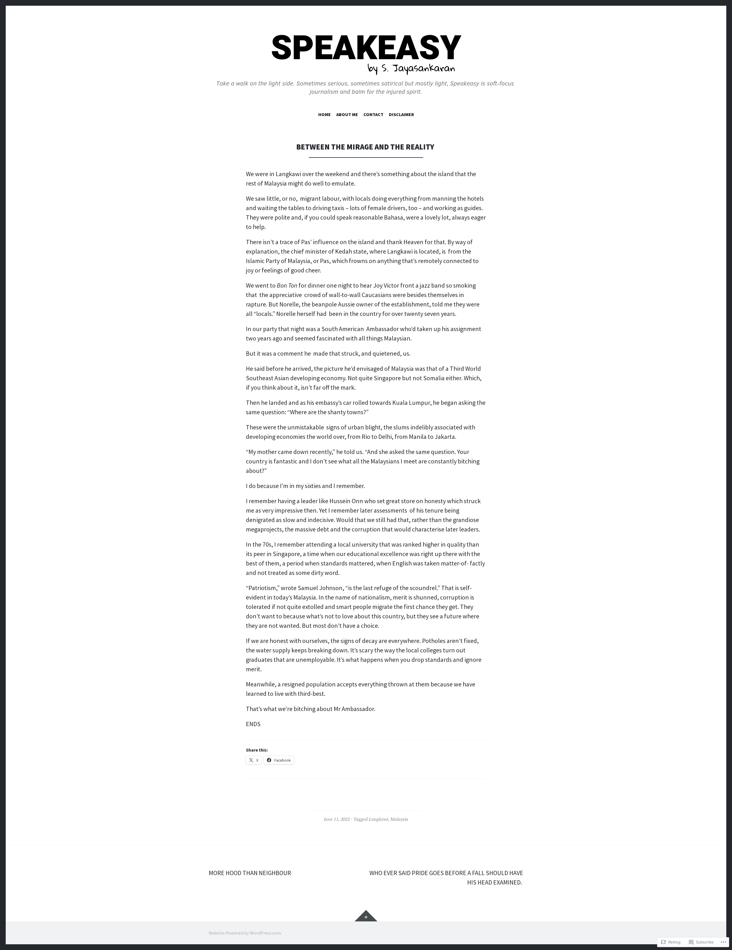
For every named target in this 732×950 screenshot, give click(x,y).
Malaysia (399, 819)
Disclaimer (401, 114)
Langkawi (378, 819)
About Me (347, 114)
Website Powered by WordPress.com (245, 933)
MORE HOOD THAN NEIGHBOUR (250, 873)
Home (324, 114)
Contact (373, 114)
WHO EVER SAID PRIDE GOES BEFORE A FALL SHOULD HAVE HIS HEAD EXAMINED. (446, 877)
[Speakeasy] (366, 64)
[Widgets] (366, 915)
